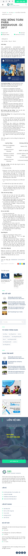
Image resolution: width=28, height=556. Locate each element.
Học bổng (11, 12)
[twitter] (19, 553)
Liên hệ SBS (6, 517)
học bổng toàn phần (12, 339)
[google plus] (22, 553)
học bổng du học (12, 334)
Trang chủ (4, 12)
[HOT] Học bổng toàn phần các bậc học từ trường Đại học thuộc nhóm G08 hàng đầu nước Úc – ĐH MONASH (6, 283)
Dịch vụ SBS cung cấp (8, 511)
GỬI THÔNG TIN (14, 461)
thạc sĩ (4, 339)
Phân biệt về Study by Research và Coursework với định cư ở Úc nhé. (19, 282)
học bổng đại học (6, 344)
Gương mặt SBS (7, 515)
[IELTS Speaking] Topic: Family (15, 311)
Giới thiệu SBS (6, 508)
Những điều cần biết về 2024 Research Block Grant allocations (16, 298)
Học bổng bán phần (7, 341)
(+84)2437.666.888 (7, 494)
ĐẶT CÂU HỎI (21, 1)
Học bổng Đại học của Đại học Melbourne (11, 532)
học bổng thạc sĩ (6, 336)
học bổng (5, 334)
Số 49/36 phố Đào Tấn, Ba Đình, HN (11, 492)
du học (19, 334)
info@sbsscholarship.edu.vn (10, 496)
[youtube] (25, 553)
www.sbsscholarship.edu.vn (10, 499)
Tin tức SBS (6, 513)
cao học (15, 341)
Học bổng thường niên (16, 336)
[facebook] (17, 553)
